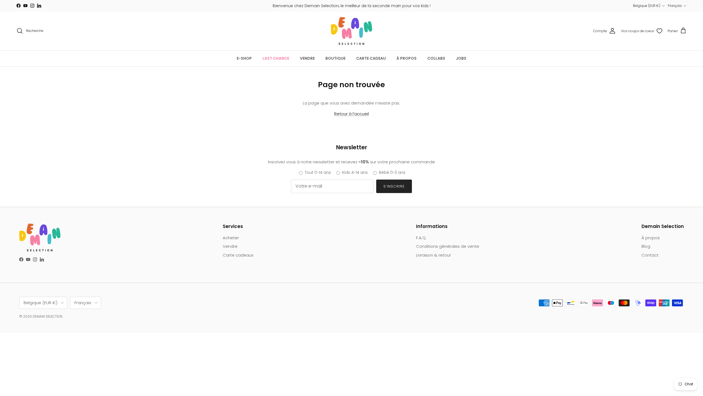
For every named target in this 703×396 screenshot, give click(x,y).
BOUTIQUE (335, 58)
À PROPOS (407, 58)
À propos (650, 238)
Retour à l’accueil (351, 114)
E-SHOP (244, 58)
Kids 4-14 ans (355, 172)
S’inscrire (393, 186)
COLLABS (436, 58)
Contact (650, 255)
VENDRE (307, 58)
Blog (645, 246)
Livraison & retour (433, 255)
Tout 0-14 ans (318, 172)
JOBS (461, 58)
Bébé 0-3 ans (392, 172)
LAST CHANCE (276, 58)
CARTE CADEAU (371, 58)
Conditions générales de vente (447, 246)
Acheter (231, 238)
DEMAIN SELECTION (47, 316)
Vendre (230, 246)
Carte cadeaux (238, 255)
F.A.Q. (421, 238)
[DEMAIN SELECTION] (351, 31)
